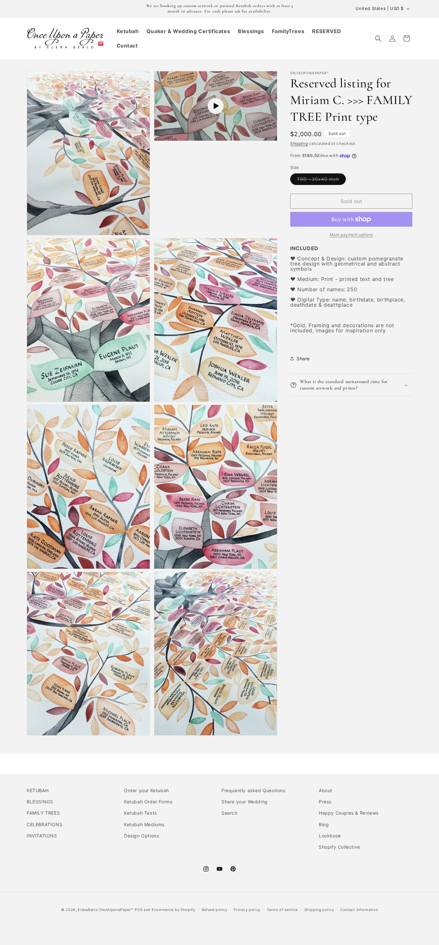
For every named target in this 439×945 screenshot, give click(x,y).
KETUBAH (38, 790)
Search (229, 813)
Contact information (359, 909)
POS (138, 909)
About (325, 790)
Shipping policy (319, 909)
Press (325, 801)
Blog (324, 824)
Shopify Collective (339, 847)
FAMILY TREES (43, 813)
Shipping (299, 143)
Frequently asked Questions (253, 790)
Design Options (141, 835)
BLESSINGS (40, 801)
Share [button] (303, 358)
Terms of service (282, 909)
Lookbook (330, 835)
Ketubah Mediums (144, 824)
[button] (378, 38)
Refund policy (215, 909)
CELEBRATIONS (44, 824)
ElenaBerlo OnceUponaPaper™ (105, 909)
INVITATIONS (42, 835)
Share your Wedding (244, 801)
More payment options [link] (351, 234)
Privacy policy (247, 909)
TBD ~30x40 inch (321, 180)
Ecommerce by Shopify (173, 909)
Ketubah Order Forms (148, 801)
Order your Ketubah (146, 790)
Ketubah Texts (140, 813)
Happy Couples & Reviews (349, 813)
